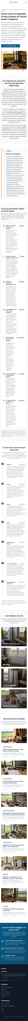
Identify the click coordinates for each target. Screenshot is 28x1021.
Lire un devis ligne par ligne (10, 45)
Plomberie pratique (5, 994)
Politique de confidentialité (7, 1006)
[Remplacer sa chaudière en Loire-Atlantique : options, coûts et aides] (14, 863)
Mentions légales (5, 1003)
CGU (2, 1008)
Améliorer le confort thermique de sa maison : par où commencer (13, 845)
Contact (3, 1010)
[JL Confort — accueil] (14, 2)
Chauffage (3, 989)
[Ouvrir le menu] (26, 2)
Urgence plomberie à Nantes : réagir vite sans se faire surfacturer (13, 750)
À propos (3, 996)
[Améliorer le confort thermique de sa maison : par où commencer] (14, 831)
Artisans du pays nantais (7, 987)
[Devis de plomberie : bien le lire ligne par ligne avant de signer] (14, 768)
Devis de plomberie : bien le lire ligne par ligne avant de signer (13, 782)
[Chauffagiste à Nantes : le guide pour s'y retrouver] (14, 895)
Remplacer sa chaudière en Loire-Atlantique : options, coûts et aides (13, 877)
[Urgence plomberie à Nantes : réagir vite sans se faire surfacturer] (14, 736)
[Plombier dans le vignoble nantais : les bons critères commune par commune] (14, 799)
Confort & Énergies (5, 992)
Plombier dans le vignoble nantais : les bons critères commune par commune (14, 814)
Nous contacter (5, 980)
